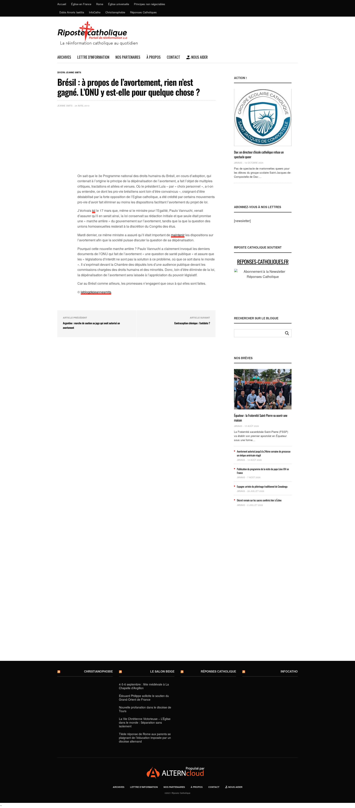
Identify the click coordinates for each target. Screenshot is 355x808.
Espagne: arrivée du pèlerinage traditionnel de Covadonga (262, 486)
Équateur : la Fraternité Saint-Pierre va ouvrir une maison (260, 417)
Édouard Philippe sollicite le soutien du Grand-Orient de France (144, 697)
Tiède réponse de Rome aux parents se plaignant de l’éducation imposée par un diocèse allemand (145, 737)
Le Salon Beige (162, 671)
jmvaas (238, 162)
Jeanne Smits (65, 105)
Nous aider (199, 57)
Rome (99, 4)
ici (93, 210)
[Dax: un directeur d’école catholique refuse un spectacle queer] (263, 117)
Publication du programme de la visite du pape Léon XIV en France (263, 471)
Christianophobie (115, 12)
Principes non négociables (149, 4)
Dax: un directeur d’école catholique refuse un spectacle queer (259, 154)
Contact (173, 57)
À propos (153, 57)
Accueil (61, 4)
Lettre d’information (93, 57)
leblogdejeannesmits (96, 292)
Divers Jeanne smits (69, 72)
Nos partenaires (127, 57)
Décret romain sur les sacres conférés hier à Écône (259, 500)
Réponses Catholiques (143, 12)
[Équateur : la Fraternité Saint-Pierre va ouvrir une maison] (263, 389)
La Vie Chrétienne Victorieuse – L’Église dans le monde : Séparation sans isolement (145, 722)
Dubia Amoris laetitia (71, 12)
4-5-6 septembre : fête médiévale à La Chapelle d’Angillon (144, 686)
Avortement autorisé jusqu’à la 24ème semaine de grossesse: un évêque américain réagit (264, 453)
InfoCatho (94, 12)
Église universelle (118, 4)
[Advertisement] (146, 141)
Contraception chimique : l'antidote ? (192, 323)
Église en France (81, 4)
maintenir (177, 235)
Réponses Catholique (218, 671)
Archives (64, 57)
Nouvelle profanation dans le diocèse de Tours (145, 709)
